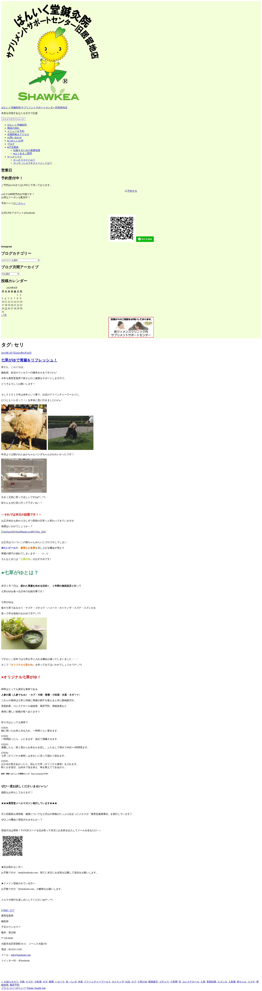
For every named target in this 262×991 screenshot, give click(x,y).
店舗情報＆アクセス (18, 134)
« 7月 (4, 315)
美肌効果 (211, 981)
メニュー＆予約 (15, 131)
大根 (22, 981)
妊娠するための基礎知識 (26, 150)
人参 (202, 981)
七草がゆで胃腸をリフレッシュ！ (29, 360)
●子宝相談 (12, 147)
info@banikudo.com (21, 955)
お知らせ (9, 981)
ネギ (45, 981)
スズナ (251, 981)
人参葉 (232, 981)
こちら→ (20, 203)
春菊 (51, 981)
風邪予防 (14, 985)
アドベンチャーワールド (97, 981)
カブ (133, 981)
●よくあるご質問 (22, 153)
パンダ (73, 981)
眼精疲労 (153, 981)
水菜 (80, 981)
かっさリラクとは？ (24, 160)
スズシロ (222, 981)
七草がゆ (142, 981)
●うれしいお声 (15, 140)
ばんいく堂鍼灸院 (17, 125)
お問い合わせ (14, 137)
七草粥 (173, 981)
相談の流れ (13, 128)
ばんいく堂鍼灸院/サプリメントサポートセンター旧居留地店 (34, 107)
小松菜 (38, 981)
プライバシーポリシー (13, 988)
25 (6, 308)
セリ (16, 981)
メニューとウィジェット (13, 119)
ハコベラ (60, 981)
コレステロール (190, 981)
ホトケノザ (118, 981)
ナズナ (29, 981)
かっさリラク (14, 156)
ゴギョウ (164, 981)
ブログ (11, 144)
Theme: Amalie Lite (36, 988)
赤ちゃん (242, 981)
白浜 (127, 981)
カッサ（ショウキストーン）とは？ (32, 163)
